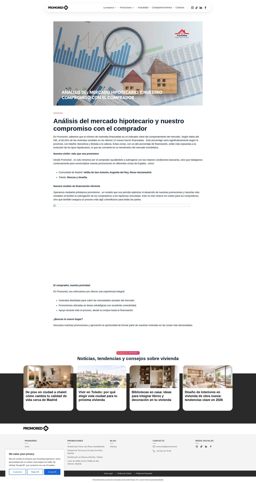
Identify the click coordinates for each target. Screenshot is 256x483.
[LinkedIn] (206, 446)
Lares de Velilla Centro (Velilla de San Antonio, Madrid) (83, 462)
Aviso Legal (108, 473)
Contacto (180, 7)
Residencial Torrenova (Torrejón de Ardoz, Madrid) (85, 451)
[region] (34, 464)
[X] (201, 446)
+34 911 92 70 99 (163, 451)
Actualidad (143, 7)
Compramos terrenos (162, 7)
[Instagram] (196, 446)
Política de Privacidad (144, 473)
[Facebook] (210, 446)
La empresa (108, 7)
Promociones (126, 7)
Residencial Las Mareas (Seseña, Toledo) (85, 457)
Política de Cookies (124, 473)
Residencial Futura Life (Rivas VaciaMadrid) (85, 446)
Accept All (52, 472)
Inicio (27, 446)
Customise (17, 472)
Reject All (35, 472)
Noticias (113, 446)
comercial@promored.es (166, 446)
